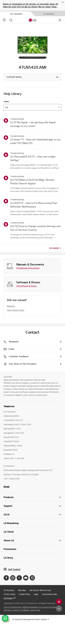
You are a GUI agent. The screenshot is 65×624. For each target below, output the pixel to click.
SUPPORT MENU (14, 77)
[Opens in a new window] (6, 578)
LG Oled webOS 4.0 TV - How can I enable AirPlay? (32, 158)
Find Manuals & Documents (28, 268)
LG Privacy (8, 598)
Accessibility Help (49, 594)
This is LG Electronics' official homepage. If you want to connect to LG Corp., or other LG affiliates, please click (32, 608)
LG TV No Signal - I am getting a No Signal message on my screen (32, 124)
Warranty (11, 306)
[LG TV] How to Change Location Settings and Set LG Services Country (35, 227)
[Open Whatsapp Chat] (5, 618)
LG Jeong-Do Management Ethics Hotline (29, 619)
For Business (9, 590)
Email (6, 486)
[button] (32, 506)
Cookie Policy (24, 594)
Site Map (22, 590)
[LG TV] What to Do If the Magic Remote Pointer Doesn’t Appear (32, 181)
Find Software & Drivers (26, 285)
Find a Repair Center (15, 310)
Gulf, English (14, 569)
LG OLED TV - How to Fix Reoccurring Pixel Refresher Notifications (33, 204)
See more (54, 248)
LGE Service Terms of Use (40, 590)
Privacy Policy (9, 594)
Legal (36, 594)
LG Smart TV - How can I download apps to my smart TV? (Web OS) (35, 141)
